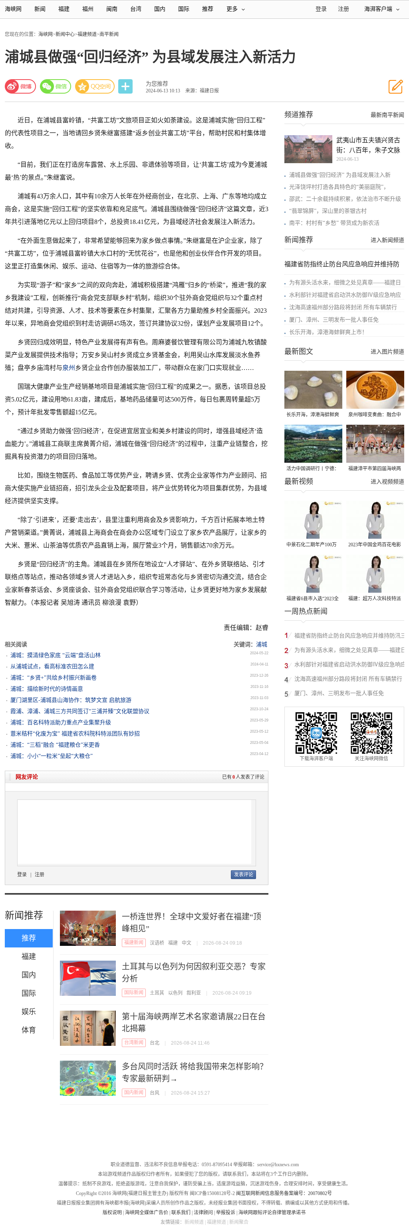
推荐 (207, 9)
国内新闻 (133, 1092)
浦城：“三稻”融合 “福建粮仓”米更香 (55, 745)
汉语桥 (157, 943)
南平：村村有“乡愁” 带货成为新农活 (334, 223)
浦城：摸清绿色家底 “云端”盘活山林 (55, 655)
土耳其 (157, 993)
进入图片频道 (387, 352)
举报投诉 (225, 1212)
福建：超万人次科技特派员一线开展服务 (374, 599)
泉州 (68, 367)
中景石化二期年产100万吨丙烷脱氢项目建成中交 (312, 545)
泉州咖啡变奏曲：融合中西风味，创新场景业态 (374, 415)
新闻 (40, 9)
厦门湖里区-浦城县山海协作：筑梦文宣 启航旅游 (70, 700)
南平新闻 (109, 34)
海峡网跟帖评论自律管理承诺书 (272, 1212)
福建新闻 (133, 942)
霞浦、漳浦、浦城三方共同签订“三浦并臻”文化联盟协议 (79, 711)
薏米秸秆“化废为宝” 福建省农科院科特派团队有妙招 (75, 734)
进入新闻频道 (387, 240)
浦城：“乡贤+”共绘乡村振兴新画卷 (53, 678)
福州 (87, 9)
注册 (343, 9)
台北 (154, 1043)
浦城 (261, 644)
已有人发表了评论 (243, 777)
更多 (232, 9)
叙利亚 (194, 993)
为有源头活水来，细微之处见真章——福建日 (345, 283)
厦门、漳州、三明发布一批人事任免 (334, 320)
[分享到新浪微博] (20, 86)
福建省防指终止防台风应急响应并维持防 (341, 264)
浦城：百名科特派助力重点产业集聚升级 (60, 722)
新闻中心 (65, 34)
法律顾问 (203, 1212)
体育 (29, 1030)
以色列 (175, 993)
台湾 (135, 9)
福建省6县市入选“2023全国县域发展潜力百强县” (312, 599)
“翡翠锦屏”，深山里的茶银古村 (328, 211)
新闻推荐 (24, 915)
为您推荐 (157, 84)
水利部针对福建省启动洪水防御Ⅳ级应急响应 (345, 295)
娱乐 (29, 1012)
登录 (22, 874)
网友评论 (27, 777)
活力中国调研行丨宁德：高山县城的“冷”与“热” (312, 469)
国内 (159, 9)
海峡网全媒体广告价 (146, 1212)
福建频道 (87, 34)
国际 (183, 9)
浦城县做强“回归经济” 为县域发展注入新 (340, 175)
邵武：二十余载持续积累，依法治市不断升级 (345, 199)
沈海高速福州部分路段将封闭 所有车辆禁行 (343, 307)
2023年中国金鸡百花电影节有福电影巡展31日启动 (374, 545)
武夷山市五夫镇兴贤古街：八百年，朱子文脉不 (368, 146)
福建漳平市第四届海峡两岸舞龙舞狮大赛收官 (374, 469)
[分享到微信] (55, 86)
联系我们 (181, 1212)
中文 (186, 943)
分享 (126, 86)
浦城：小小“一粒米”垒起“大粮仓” (51, 756)
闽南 (111, 9)
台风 (154, 1093)
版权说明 (112, 1212)
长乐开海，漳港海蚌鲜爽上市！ (328, 332)
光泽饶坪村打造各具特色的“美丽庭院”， (339, 187)
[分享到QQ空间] (95, 86)
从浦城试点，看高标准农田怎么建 (52, 666)
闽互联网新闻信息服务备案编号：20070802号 (284, 1193)
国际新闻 (133, 992)
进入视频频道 (387, 482)
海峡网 (13, 9)
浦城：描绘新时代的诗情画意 (46, 689)
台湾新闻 (133, 1042)
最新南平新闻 (387, 115)
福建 (63, 9)
